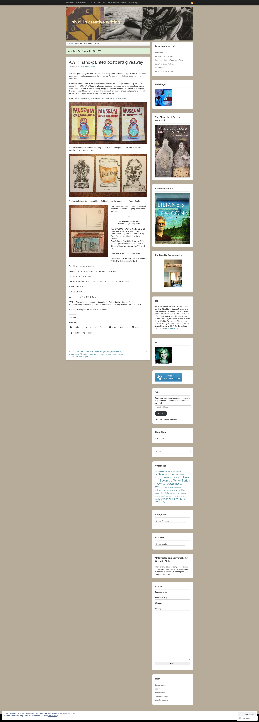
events (182, 475)
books (77, 351)
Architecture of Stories (164, 56)
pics (174, 493)
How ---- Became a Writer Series (172, 478)
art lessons (177, 471)
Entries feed (160, 692)
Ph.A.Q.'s (166, 493)
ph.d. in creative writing (95, 22)
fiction (166, 477)
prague (85, 356)
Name (161, 592)
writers (71, 354)
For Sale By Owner (176, 478)
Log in (157, 688)
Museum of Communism (108, 354)
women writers (168, 498)
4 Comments (90, 66)
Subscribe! (159, 392)
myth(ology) (171, 490)
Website (158, 603)
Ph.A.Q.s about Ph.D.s (164, 71)
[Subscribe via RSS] (192, 3)
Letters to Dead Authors (85, 2)
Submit (172, 663)
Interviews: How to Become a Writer (112, 2)
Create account (161, 685)
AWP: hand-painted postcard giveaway (106, 62)
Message (158, 608)
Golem (95, 354)
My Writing (132, 2)
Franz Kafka (98, 351)
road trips (168, 496)
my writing (180, 490)
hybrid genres (116, 351)
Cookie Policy (53, 715)
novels (157, 493)
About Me (70, 2)
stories (185, 496)
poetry (178, 493)
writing (76, 354)
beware (168, 475)
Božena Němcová (86, 351)
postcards (78, 356)
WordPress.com (161, 700)
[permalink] (145, 351)
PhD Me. (161, 413)
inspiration (177, 487)
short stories (177, 495)
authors (159, 474)
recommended (160, 496)
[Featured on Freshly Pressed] (168, 377)
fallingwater (159, 478)
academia (159, 471)
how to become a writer (168, 485)
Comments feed (161, 696)
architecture (168, 472)
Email (161, 597)
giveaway (106, 351)
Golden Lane (88, 354)
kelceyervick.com (172, 328)
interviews (160, 490)
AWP (72, 351)
